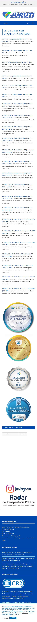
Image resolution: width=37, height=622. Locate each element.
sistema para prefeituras (24, 591)
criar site (13, 591)
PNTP (9, 602)
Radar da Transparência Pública (22, 602)
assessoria (15, 594)
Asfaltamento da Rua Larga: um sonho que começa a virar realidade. (19, 4)
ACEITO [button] (13, 618)
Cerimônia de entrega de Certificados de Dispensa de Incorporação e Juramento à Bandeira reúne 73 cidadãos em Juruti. (17, 566)
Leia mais (25, 613)
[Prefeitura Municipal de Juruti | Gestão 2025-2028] (18, 14)
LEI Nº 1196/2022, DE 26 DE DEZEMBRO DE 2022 (16, 62)
